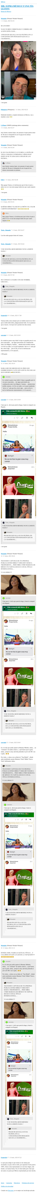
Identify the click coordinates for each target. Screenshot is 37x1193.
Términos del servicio (28, 1183)
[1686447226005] (18, 70)
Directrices (17, 1183)
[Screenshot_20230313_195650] (18, 437)
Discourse (11, 1190)
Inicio (2, 1183)
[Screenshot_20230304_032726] (18, 492)
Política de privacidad (7, 1186)
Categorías (9, 1183)
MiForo (3, 2)
